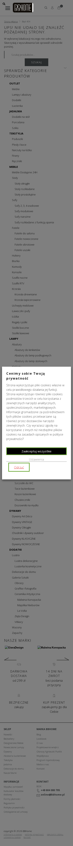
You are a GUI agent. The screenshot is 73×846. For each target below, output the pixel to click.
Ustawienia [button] (36, 459)
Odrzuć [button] (19, 467)
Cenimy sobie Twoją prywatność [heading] (25, 375)
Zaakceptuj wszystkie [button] (36, 451)
